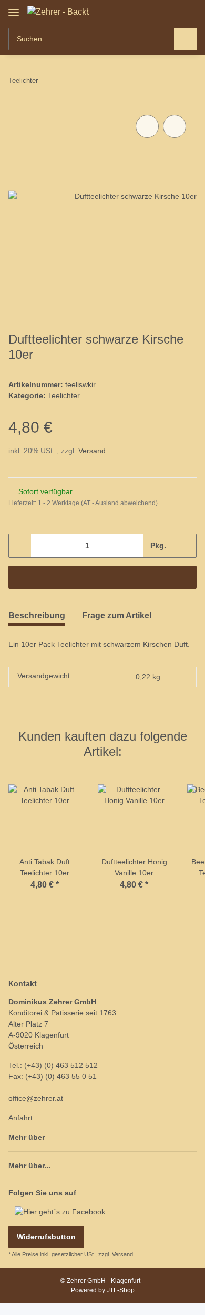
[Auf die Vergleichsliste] (147, 126)
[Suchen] (185, 39)
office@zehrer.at (35, 1098)
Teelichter (64, 395)
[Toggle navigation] (13, 8)
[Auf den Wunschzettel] (174, 126)
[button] (155, 11)
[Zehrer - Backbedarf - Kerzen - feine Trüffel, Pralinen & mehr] (58, 12)
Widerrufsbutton (46, 1237)
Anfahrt (20, 1118)
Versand (92, 450)
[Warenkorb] (188, 11)
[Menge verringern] (20, 545)
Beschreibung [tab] (36, 615)
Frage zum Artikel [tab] (116, 615)
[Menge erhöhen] (184, 545)
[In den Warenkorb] (102, 577)
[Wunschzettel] (171, 11)
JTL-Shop (121, 1290)
